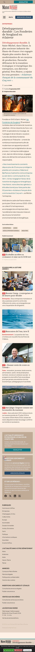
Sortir (4, 531)
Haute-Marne (6, 560)
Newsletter (23, 2)
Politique (5, 534)
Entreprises (7, 24)
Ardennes (5, 554)
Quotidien (5, 540)
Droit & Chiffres (7, 543)
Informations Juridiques (9, 537)
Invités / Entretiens (8, 528)
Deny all (18, 650)
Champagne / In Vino (8, 514)
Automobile (6, 522)
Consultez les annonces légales (12, 588)
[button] (4, 17)
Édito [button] (11, 17)
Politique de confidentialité (10, 577)
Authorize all (9, 650)
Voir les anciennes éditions (10, 618)
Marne (4, 563)
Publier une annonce (8, 591)
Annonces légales (17, 473)
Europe (4, 520)
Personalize (27, 650)
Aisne (15, 228)
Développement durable (11, 230)
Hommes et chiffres (8, 508)
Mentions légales (7, 574)
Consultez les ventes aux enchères (12, 600)
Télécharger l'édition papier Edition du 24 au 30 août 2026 (11, 613)
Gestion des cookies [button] (8, 580)
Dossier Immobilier (8, 525)
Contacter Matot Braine (9, 571)
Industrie (25, 230)
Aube (4, 557)
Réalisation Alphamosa (9, 627)
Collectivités (6, 517)
